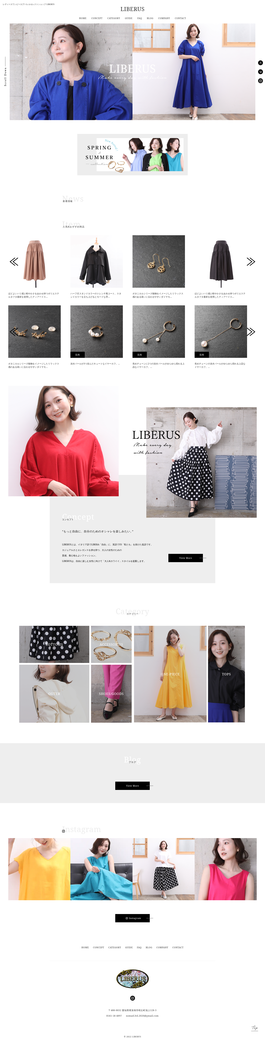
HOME (83, 18)
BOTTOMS (54, 644)
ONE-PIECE (170, 674)
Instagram (135, 918)
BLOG (150, 18)
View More (185, 558)
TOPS (226, 674)
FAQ (139, 18)
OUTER (54, 693)
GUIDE (128, 18)
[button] (14, 261)
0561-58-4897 (114, 1015)
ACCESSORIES (111, 644)
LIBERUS (132, 9)
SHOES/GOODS (111, 693)
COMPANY (164, 18)
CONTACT (180, 18)
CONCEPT (97, 18)
